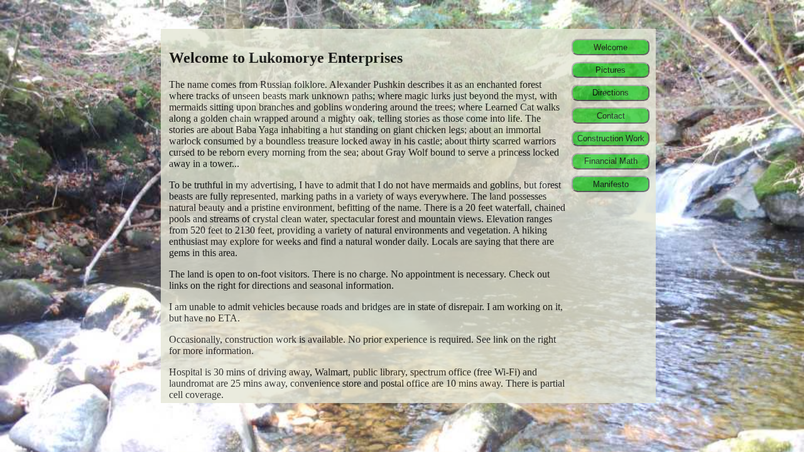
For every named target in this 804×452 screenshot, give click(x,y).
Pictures (610, 70)
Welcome (610, 47)
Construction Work (610, 138)
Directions (610, 92)
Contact (611, 116)
